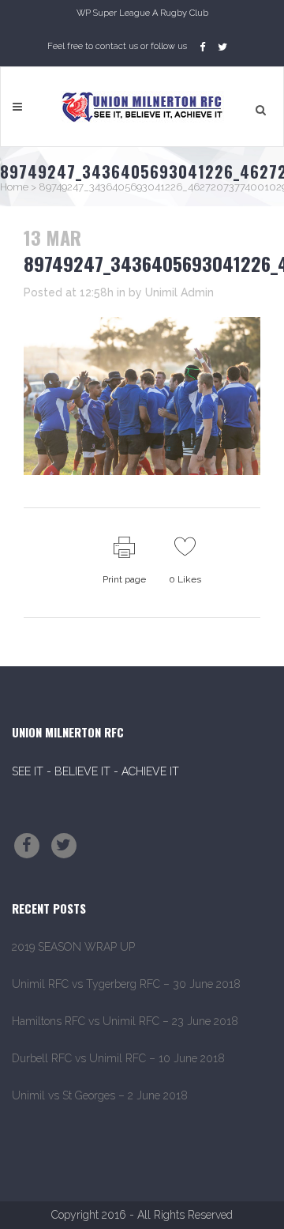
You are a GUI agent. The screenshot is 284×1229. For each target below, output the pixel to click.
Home (14, 187)
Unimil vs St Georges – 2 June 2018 (100, 1095)
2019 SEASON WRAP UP (73, 947)
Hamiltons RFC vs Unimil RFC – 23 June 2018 (125, 1021)
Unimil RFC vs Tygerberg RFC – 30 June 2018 (126, 984)
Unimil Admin (179, 292)
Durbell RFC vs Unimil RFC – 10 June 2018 (118, 1058)
